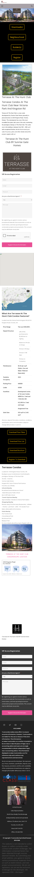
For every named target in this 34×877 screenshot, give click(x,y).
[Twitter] (10, 725)
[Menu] (2, 6)
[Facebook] (4, 725)
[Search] (32, 6)
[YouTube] (15, 725)
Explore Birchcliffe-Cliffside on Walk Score (12, 573)
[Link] (4, 2)
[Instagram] (21, 725)
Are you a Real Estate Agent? (11, 196)
